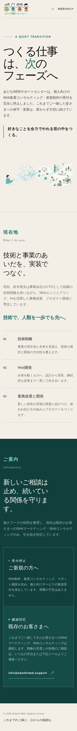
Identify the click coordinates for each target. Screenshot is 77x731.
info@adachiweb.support (27, 672)
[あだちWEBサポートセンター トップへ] (16, 9)
